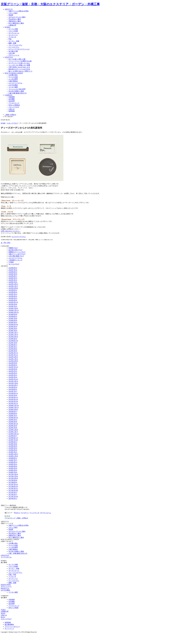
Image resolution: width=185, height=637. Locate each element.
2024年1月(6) (12, 330)
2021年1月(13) (13, 403)
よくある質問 (13, 79)
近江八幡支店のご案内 (16, 23)
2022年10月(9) (13, 361)
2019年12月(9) (13, 430)
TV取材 (11, 262)
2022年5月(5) (12, 371)
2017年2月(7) (12, 494)
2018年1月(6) (12, 472)
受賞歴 (10, 15)
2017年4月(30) (13, 490)
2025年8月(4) (12, 292)
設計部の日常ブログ (15, 250)
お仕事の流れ (13, 75)
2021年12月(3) (13, 381)
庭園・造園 (12, 43)
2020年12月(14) (13, 405)
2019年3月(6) (12, 448)
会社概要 (11, 99)
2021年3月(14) (13, 399)
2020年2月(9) (12, 426)
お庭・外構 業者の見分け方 (17, 553)
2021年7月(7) (12, 391)
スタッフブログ (13, 107)
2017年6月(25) (13, 486)
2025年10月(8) (13, 288)
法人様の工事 (13, 51)
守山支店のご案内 (14, 19)
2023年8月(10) (13, 341)
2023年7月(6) (12, 343)
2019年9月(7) (12, 436)
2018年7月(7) (12, 460)
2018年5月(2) (12, 464)
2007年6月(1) (12, 498)
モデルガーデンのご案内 (16, 17)
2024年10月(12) (13, 312)
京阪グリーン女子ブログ (16, 254)
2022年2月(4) (12, 377)
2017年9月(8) (12, 480)
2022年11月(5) (13, 359)
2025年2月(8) (12, 304)
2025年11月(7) (13, 286)
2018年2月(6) (12, 470)
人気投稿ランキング (15, 260)
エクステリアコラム (15, 83)
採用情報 (11, 111)
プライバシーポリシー (12, 626)
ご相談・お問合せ (22, 518)
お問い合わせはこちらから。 (11, 231)
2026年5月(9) (12, 274)
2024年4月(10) (13, 324)
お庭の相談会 (13, 81)
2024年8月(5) (12, 316)
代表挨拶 (11, 97)
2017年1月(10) (13, 496)
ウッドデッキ (34, 513)
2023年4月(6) (12, 349)
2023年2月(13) (13, 353)
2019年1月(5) (12, 452)
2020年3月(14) (13, 424)
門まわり (17, 513)
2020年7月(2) (12, 415)
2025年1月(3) (12, 306)
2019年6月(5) (12, 442)
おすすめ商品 (13, 85)
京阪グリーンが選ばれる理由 (18, 11)
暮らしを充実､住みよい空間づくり (20, 71)
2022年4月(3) (12, 373)
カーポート (25, 513)
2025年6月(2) (12, 296)
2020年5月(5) (12, 419)
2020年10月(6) (13, 409)
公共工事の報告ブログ (16, 256)
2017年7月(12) (13, 484)
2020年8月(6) (12, 413)
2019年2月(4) (12, 450)
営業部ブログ (13, 248)
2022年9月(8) (12, 363)
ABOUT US (9, 9)
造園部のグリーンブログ (16, 252)
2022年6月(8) (12, 369)
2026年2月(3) (12, 280)
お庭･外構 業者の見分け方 (17, 93)
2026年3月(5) (12, 278)
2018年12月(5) (13, 454)
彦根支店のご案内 (14, 21)
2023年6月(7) (12, 345)
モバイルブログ (13, 264)
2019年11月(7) (13, 432)
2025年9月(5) (12, 290)
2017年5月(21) (13, 488)
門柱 (10, 39)
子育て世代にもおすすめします (19, 67)
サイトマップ (9, 628)
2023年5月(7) (12, 347)
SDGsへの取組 (13, 607)
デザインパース (13, 55)
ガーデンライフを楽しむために (19, 63)
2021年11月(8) (13, 383)
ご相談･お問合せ (10, 114)
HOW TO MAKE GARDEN (14, 73)
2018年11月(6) (13, 456)
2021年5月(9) (12, 395)
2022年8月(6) (12, 365)
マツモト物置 (13, 87)
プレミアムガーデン (15, 45)
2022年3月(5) (12, 375)
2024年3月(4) (12, 326)
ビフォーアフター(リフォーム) (18, 49)
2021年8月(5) (12, 389)
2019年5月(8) (12, 444)
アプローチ (12, 37)
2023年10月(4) (13, 336)
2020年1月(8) (12, 428)
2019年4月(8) (12, 446)
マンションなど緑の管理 (16, 89)
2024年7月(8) (12, 318)
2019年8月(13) (13, 438)
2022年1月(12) (13, 379)
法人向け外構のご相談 (16, 91)
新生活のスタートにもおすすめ (19, 69)
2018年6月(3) (12, 462)
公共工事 (11, 53)
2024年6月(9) (12, 320)
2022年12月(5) (13, 357)
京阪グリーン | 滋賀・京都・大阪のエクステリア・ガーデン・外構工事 (50, 4)
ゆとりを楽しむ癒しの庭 (16, 59)
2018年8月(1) (12, 458)
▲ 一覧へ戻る (5, 242)
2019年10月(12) (13, 434)
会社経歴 (11, 101)
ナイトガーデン (13, 47)
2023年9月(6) (12, 339)
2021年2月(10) (13, 401)
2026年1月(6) (12, 282)
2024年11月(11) (13, 310)
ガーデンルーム (13, 33)
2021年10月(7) (13, 385)
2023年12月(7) (13, 332)
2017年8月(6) (12, 482)
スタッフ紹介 (13, 13)
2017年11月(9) (13, 476)
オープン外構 (13, 29)
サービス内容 (13, 77)
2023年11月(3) (13, 334)
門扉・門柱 (12, 574)
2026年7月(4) (12, 270)
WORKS (7, 27)
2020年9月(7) (12, 411)
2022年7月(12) (13, 367)
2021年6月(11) (13, 393)
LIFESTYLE (9, 57)
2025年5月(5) (12, 298)
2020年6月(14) (13, 417)
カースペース (13, 35)
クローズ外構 (13, 31)
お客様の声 (12, 25)
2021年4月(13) (13, 397)
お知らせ (11, 109)
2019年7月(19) (13, 440)
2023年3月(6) (12, 351)
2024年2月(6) (12, 328)
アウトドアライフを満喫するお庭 (20, 61)
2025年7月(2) (12, 294)
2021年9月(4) (12, 387)
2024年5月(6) (12, 322)
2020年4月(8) (12, 421)
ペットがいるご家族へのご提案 (19, 65)
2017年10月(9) (13, 478)
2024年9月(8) (12, 314)
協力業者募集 (9, 624)
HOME (3, 123)
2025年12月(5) (13, 284)
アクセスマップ (13, 103)
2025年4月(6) (12, 300)
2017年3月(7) (12, 492)
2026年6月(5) (12, 272)
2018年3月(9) (12, 468)
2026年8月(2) (12, 268)
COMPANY (8, 95)
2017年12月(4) (13, 474)
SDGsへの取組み (14, 105)
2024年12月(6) (13, 308)
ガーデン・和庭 (13, 41)
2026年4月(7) (12, 276)
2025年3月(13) (13, 302)
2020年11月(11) (13, 407)
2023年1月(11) (13, 355)
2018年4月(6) (12, 466)
